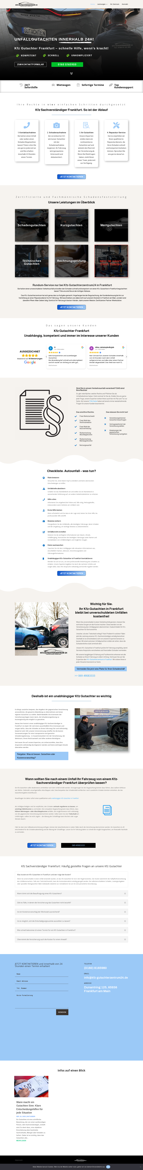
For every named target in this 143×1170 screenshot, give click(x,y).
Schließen (111, 13)
